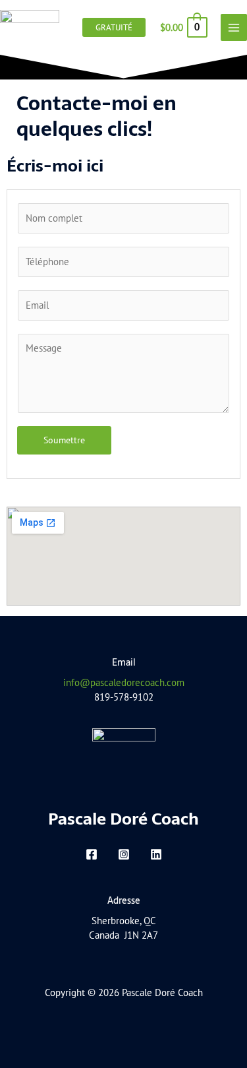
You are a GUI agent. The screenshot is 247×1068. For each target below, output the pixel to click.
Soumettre (64, 440)
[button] (114, 27)
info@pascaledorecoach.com (123, 682)
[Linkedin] (156, 854)
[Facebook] (91, 854)
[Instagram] (124, 854)
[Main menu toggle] (234, 27)
